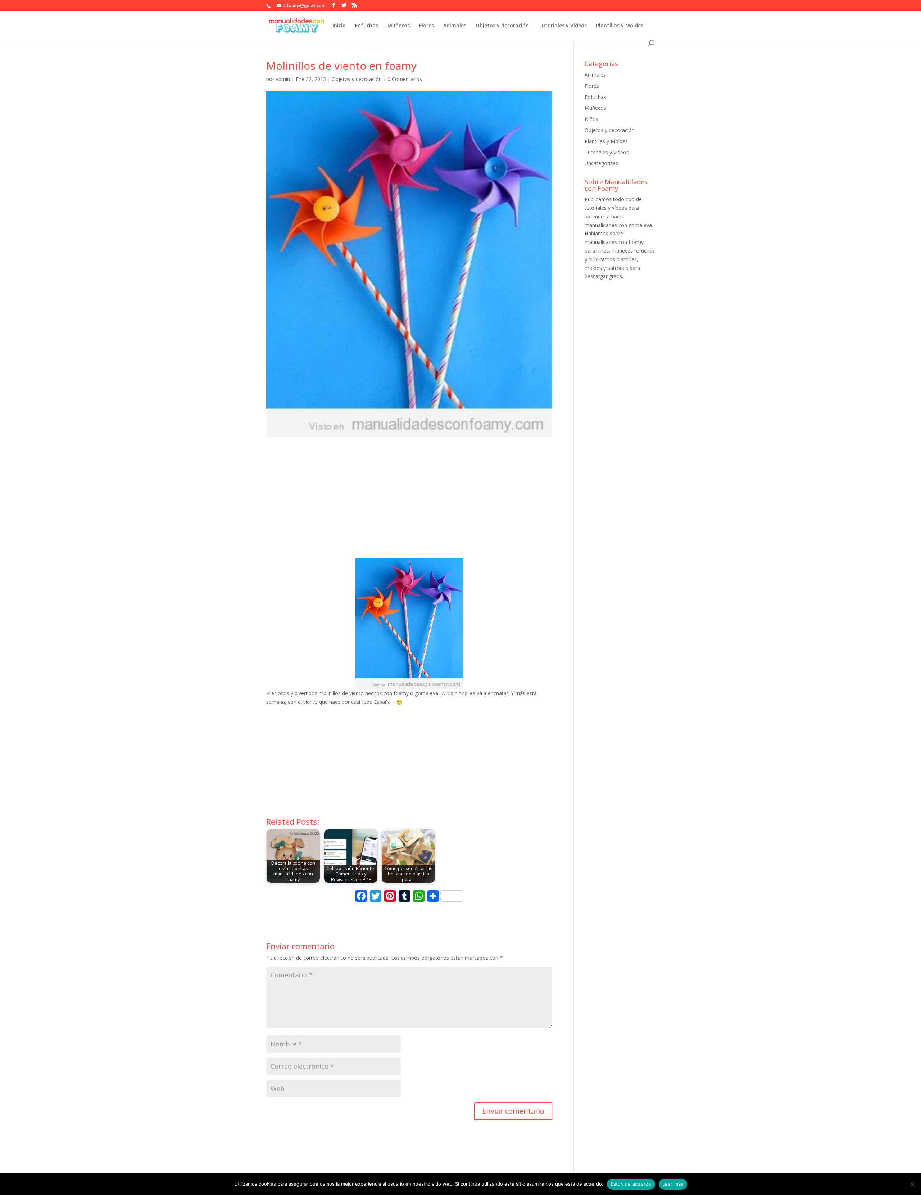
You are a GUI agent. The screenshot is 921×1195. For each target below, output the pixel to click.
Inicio (339, 26)
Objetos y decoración (502, 26)
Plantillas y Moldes (619, 26)
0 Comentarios (404, 79)
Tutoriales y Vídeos (562, 26)
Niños (591, 119)
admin (283, 79)
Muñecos (398, 26)
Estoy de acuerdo (631, 1184)
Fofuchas (366, 26)
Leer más (673, 1184)
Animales (454, 26)
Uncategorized (601, 163)
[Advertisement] (409, 504)
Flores (426, 26)
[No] (912, 1184)
